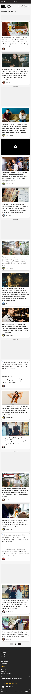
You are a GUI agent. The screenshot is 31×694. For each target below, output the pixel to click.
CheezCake (4, 663)
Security (23, 691)
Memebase (4, 657)
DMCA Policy (27, 691)
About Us (3, 671)
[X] (28, 6)
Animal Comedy (5, 659)
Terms (16, 691)
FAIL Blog (15, 1)
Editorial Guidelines (6, 673)
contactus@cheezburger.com (9, 683)
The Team (3, 669)
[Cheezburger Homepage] (15, 687)
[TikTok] (25, 6)
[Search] (4, 2)
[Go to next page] (19, 644)
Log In (28, 1)
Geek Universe (4, 661)
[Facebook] (22, 6)
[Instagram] (18, 6)
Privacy (19, 691)
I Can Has (3, 652)
